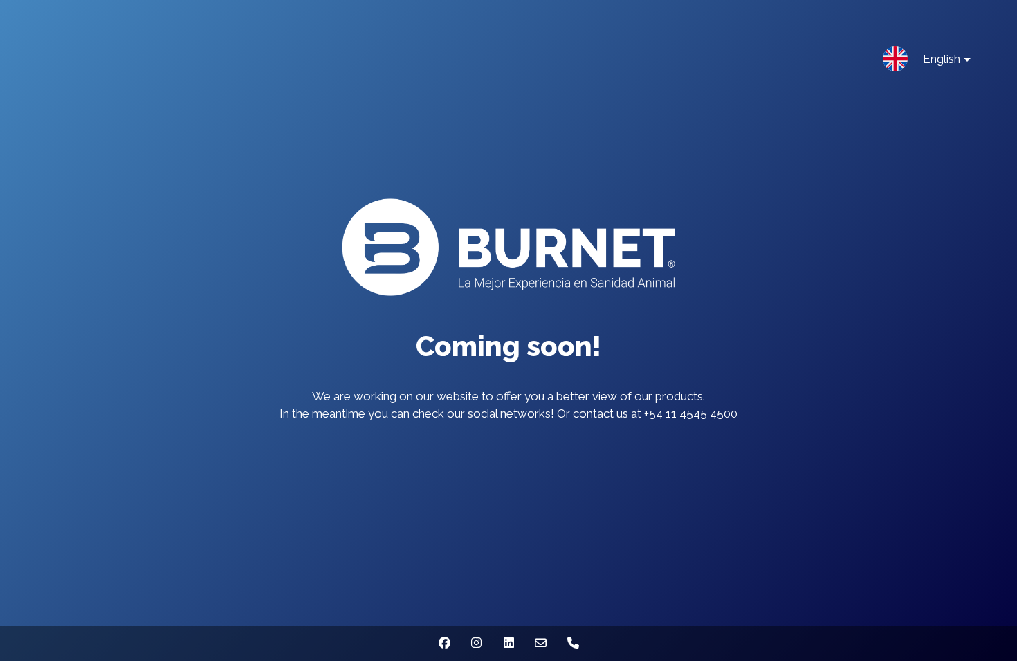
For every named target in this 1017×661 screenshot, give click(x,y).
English (941, 59)
